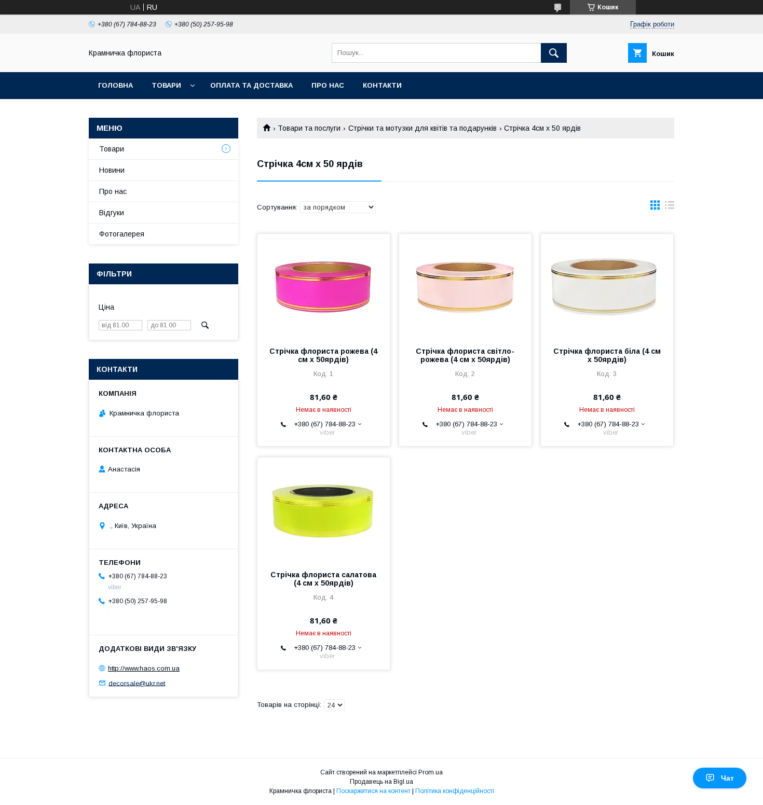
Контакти (382, 85)
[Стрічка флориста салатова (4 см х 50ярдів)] (323, 509)
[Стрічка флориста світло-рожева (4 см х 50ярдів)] (465, 286)
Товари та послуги (309, 128)
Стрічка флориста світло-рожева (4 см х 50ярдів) (465, 355)
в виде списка (669, 207)
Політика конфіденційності (454, 791)
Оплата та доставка (251, 85)
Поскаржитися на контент (373, 791)
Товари (166, 85)
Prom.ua (430, 772)
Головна (115, 85)
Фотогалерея (121, 234)
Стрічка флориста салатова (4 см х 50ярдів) (323, 579)
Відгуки (111, 213)
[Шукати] (554, 53)
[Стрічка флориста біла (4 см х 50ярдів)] (607, 286)
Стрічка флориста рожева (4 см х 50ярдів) (323, 355)
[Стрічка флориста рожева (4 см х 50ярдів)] (323, 286)
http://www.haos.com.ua (144, 668)
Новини (112, 170)
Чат (727, 778)
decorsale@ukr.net (136, 683)
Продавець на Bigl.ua (381, 781)
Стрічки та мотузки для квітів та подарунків (422, 128)
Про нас (327, 85)
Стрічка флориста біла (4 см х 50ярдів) (607, 355)
